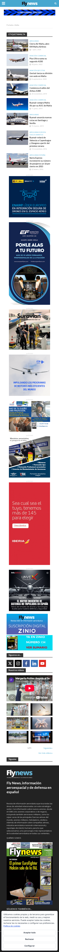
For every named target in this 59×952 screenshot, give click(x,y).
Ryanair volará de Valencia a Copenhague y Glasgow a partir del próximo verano (40, 141)
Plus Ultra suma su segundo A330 (38, 60)
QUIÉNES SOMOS (14, 838)
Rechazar (29, 939)
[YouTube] (42, 663)
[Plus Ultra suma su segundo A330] (17, 59)
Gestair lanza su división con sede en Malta (41, 74)
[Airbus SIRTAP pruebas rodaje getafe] (18, 737)
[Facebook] (26, 663)
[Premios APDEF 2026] (41, 737)
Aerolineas (34, 41)
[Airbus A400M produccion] (18, 723)
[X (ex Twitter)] (10, 663)
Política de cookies (11, 926)
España (42, 155)
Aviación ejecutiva (37, 70)
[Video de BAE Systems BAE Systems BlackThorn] (41, 709)
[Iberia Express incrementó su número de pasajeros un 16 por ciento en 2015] (17, 160)
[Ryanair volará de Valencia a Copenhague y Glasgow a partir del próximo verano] (17, 137)
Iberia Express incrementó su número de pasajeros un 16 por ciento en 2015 (40, 162)
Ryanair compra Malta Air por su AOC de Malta (41, 104)
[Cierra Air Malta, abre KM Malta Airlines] (17, 45)
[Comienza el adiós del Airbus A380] (17, 89)
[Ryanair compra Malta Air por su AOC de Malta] (17, 104)
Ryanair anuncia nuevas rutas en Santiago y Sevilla (41, 120)
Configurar (29, 946)
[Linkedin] (34, 663)
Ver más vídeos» (45, 753)
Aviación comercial (38, 56)
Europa (42, 132)
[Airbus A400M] (41, 723)
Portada (10, 25)
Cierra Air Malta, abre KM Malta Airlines (39, 45)
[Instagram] (18, 663)
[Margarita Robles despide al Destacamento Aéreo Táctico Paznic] (18, 709)
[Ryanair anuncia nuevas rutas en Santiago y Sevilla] (17, 118)
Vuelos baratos (36, 135)
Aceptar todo (29, 932)
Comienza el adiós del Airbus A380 (40, 89)
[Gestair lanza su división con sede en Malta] (17, 74)
